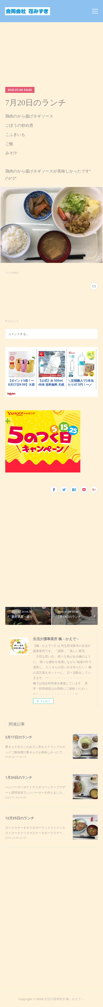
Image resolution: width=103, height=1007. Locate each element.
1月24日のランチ (18, 777)
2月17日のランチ (18, 736)
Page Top (51, 979)
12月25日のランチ (19, 817)
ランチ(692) (12, 272)
